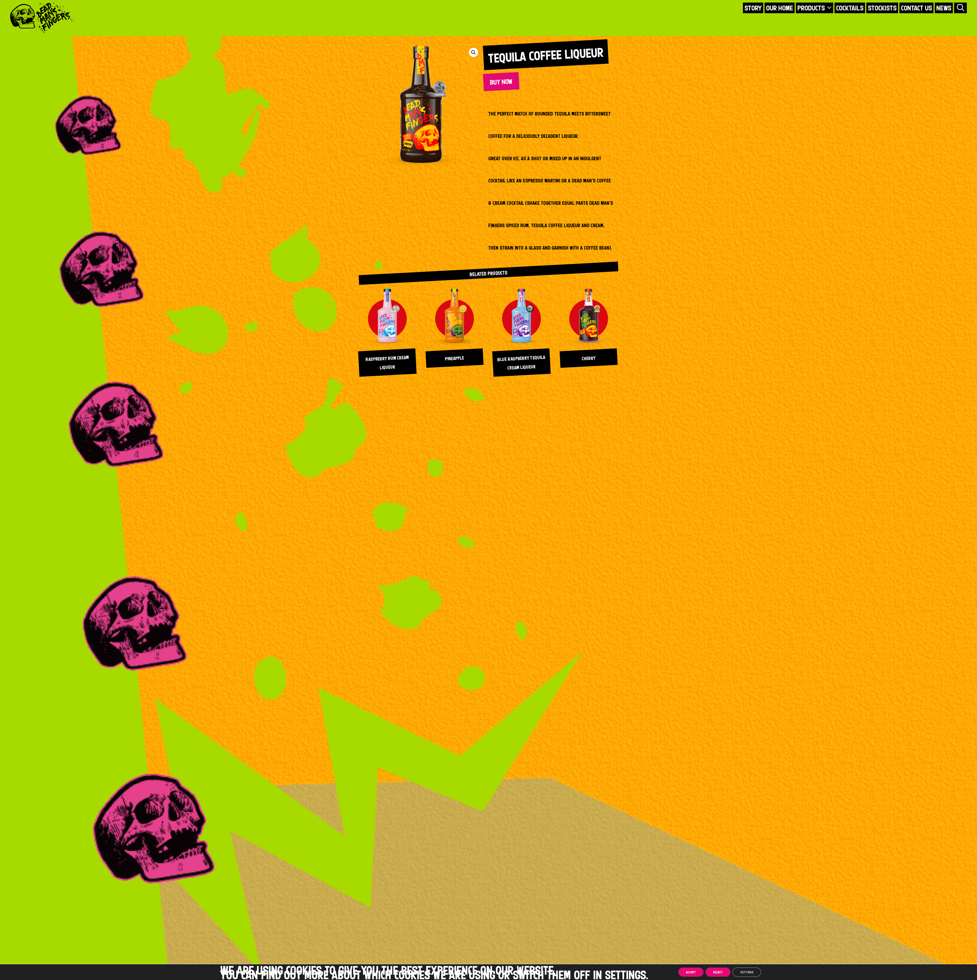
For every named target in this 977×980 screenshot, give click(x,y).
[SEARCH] (960, 8)
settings (625, 974)
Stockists (882, 8)
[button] (473, 52)
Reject (718, 972)
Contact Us (916, 8)
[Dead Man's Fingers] (42, 18)
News (943, 8)
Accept (691, 972)
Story (753, 8)
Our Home (779, 8)
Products (811, 8)
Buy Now (501, 82)
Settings (746, 972)
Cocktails (850, 8)
